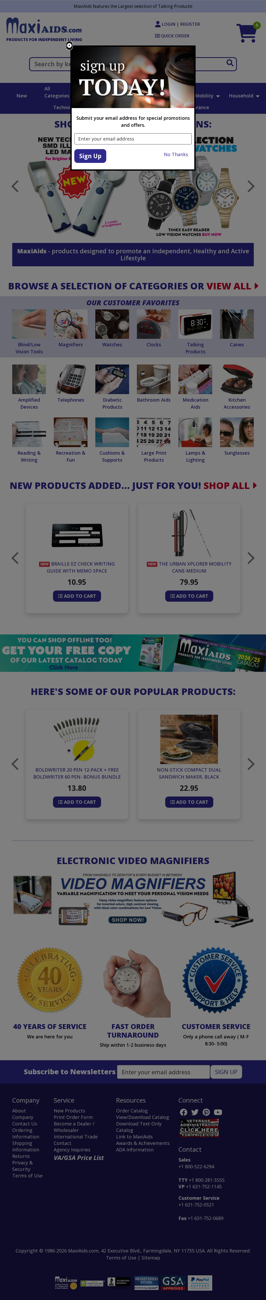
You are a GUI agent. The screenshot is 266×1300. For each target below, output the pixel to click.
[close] (69, 46)
